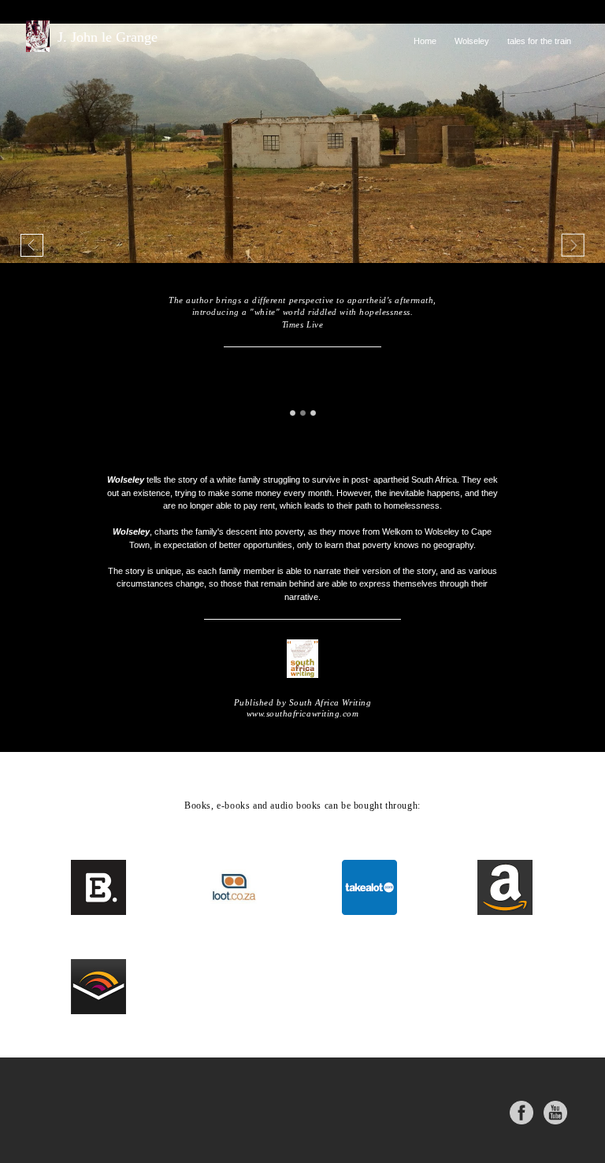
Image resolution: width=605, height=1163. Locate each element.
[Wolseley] (472, 58)
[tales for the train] (539, 58)
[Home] (425, 58)
